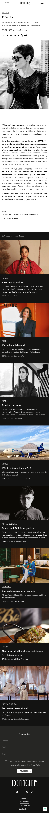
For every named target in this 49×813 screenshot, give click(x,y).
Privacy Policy (35, 765)
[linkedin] (15, 36)
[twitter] (18, 36)
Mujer (5, 12)
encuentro (6, 186)
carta (15, 218)
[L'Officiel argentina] (24, 3)
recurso (5, 134)
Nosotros (24, 798)
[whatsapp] (22, 36)
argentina (17, 215)
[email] (4, 36)
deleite (21, 177)
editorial (6, 218)
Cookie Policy (24, 809)
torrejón (34, 215)
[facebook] (7, 36)
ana (26, 215)
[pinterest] (11, 36)
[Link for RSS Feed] (32, 792)
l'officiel (6, 215)
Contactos (24, 802)
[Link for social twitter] (17, 792)
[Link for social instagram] (27, 792)
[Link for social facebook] (22, 792)
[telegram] (26, 36)
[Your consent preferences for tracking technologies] (45, 809)
